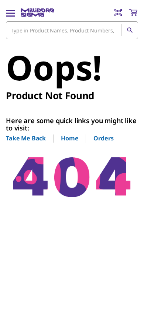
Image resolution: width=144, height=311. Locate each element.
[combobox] (72, 30)
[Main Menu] (10, 12)
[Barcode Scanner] (118, 12)
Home (69, 138)
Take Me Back (26, 138)
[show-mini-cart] (133, 12)
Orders (103, 138)
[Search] (129, 30)
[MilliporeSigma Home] (37, 12)
